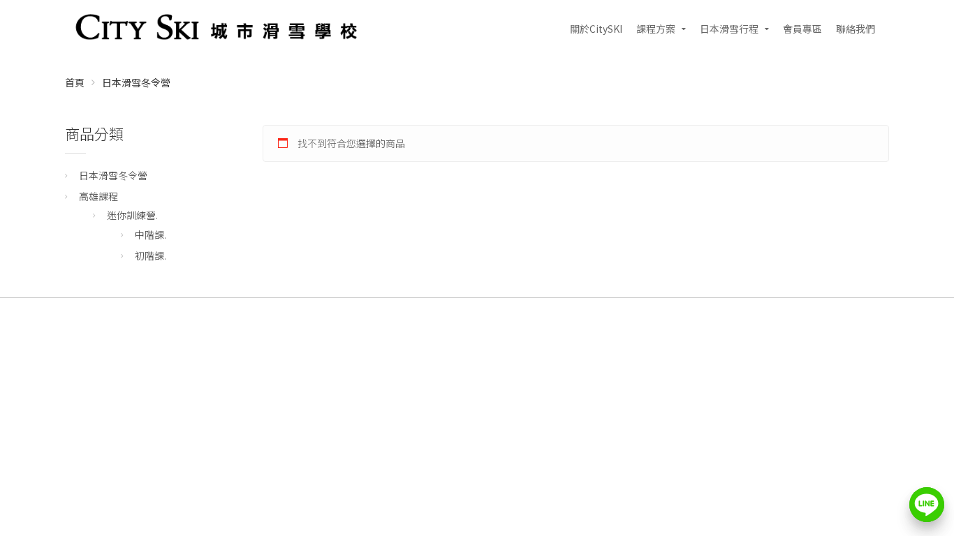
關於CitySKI (596, 29)
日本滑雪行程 (729, 29)
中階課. (150, 234)
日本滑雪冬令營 (113, 175)
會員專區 (802, 29)
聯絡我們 (855, 29)
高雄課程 (98, 196)
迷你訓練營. (132, 215)
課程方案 (655, 29)
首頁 (75, 82)
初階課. (150, 255)
